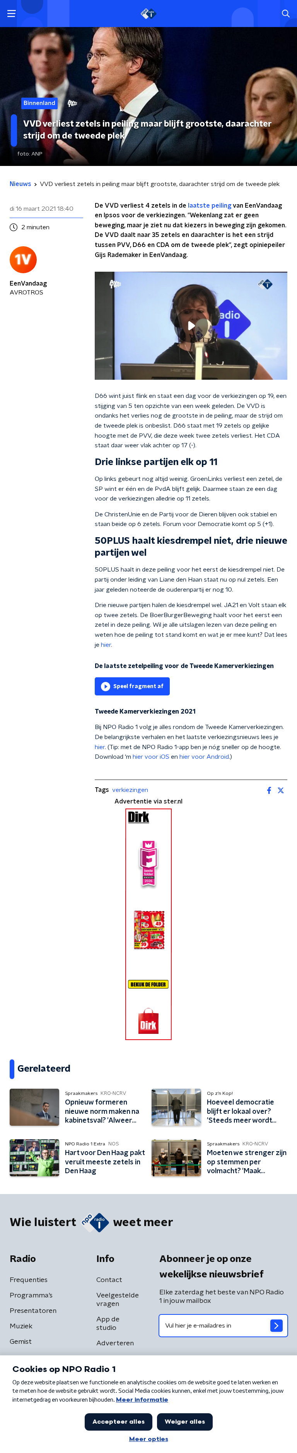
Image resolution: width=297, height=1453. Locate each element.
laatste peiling (209, 206)
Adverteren (115, 1343)
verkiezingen (130, 790)
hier (106, 645)
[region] (191, 326)
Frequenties (29, 1280)
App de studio (107, 1323)
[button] (11, 14)
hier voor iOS (151, 757)
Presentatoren (33, 1311)
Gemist (21, 1341)
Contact (109, 1280)
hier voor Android (204, 757)
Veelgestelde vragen (117, 1300)
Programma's (31, 1295)
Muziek (21, 1326)
